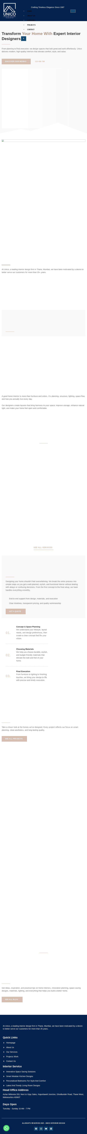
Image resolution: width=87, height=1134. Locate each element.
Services (31, 20)
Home (29, 11)
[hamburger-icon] (73, 11)
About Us (31, 16)
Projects (31, 25)
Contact (31, 29)
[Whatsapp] (6, 1128)
